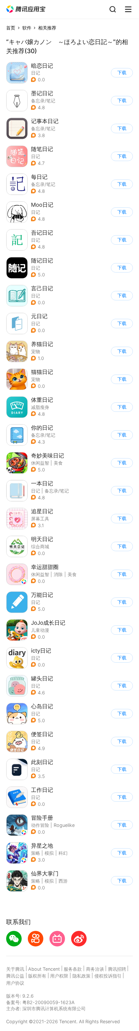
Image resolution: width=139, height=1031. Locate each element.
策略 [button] (35, 853)
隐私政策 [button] (81, 976)
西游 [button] (63, 881)
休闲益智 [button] (40, 463)
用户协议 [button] (15, 983)
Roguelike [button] (64, 825)
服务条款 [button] (73, 969)
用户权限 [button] (59, 976)
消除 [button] (58, 574)
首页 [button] (10, 27)
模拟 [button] (49, 853)
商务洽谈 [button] (95, 969)
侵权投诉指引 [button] (108, 976)
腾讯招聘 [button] (117, 969)
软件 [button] (26, 27)
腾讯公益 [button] (15, 976)
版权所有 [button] (37, 976)
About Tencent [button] (44, 969)
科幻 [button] (63, 853)
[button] (26, 9)
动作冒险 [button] (40, 825)
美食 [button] (58, 463)
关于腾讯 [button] (15, 969)
